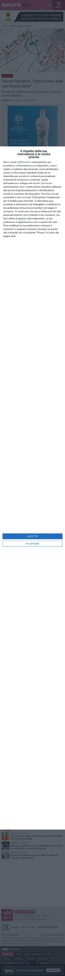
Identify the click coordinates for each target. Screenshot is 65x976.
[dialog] (32, 488)
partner (27, 162)
